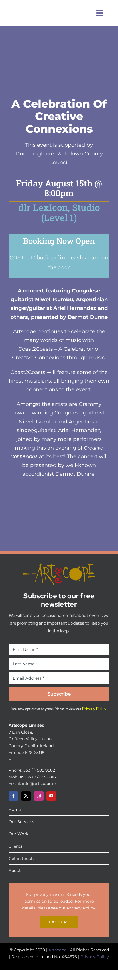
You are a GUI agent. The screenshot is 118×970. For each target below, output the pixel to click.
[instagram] (39, 796)
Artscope (57, 949)
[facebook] (13, 796)
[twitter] (26, 796)
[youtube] (51, 796)
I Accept (59, 922)
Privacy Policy (81, 908)
